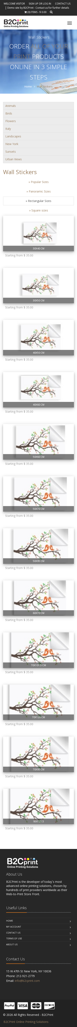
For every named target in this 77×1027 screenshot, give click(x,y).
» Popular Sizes (39, 182)
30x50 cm (38, 300)
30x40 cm (38, 248)
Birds (8, 113)
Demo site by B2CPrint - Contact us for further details (38, 7)
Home (28, 86)
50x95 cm (38, 561)
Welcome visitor (14, 3)
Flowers (10, 121)
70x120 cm (38, 717)
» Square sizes (38, 210)
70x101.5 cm (38, 665)
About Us (11, 944)
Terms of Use (14, 938)
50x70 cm (38, 509)
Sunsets (10, 151)
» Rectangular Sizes (38, 201)
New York (11, 144)
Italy (8, 129)
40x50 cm (38, 352)
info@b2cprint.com (27, 981)
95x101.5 (38, 821)
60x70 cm (38, 613)
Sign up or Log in (40, 3)
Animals (10, 106)
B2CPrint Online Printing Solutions (25, 1022)
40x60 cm (38, 404)
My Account (13, 926)
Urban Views (13, 159)
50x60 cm (38, 457)
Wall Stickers (20, 172)
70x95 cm (38, 769)
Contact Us (62, 3)
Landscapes (13, 136)
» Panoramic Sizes (38, 191)
